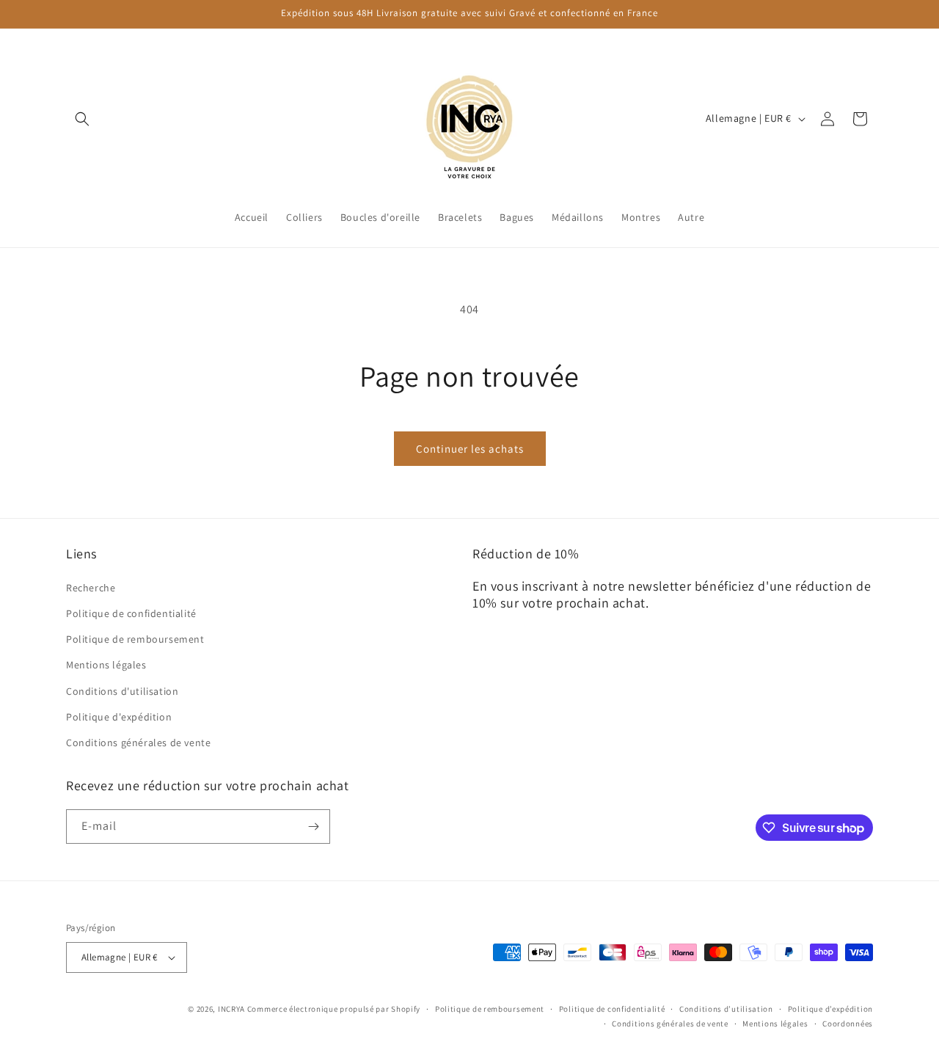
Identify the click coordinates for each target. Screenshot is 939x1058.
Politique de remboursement (135, 638)
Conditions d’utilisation (726, 1009)
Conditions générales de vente (138, 741)
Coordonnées (847, 1023)
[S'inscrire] (313, 826)
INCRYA (231, 1009)
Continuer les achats (470, 449)
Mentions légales (106, 664)
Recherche (90, 587)
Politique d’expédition (830, 1009)
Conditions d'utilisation (122, 690)
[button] (82, 119)
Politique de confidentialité (131, 612)
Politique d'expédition (119, 716)
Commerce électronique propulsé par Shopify (333, 1009)
